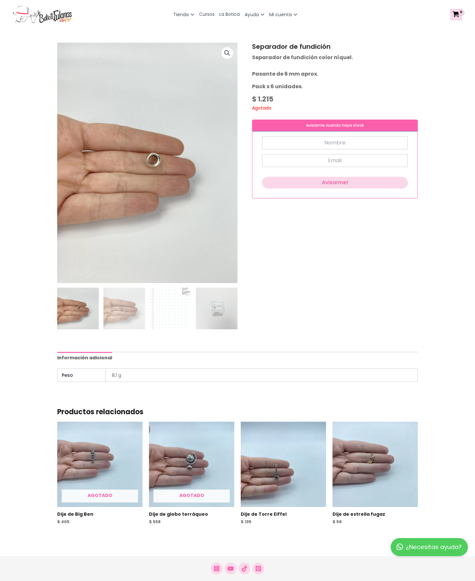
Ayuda (252, 14)
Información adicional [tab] (84, 357)
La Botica (229, 14)
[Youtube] (231, 569)
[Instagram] (217, 569)
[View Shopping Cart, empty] (456, 14)
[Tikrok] (244, 569)
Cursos (207, 14)
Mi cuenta (280, 14)
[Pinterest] (258, 569)
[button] (227, 53)
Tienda (181, 14)
